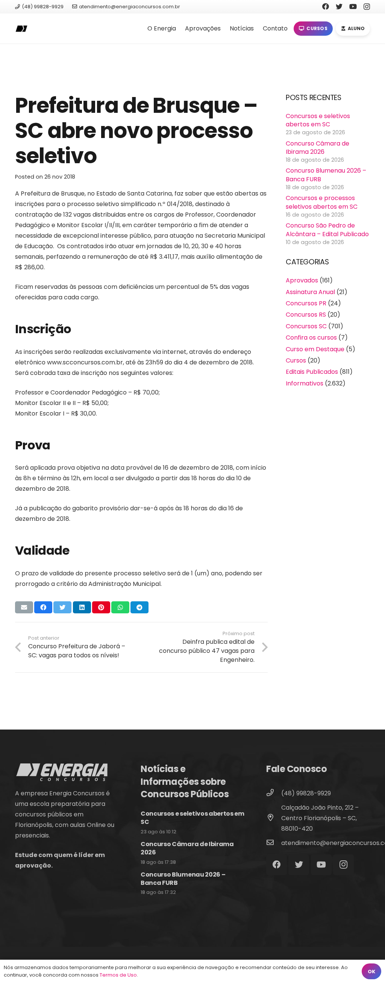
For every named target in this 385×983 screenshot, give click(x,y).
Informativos (304, 383)
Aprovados (302, 280)
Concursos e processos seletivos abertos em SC (322, 202)
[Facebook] (325, 6)
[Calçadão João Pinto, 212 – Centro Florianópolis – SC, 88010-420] (273, 818)
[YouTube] (353, 6)
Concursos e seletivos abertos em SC (318, 120)
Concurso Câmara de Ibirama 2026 (317, 147)
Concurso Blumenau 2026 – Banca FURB (326, 174)
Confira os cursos (311, 337)
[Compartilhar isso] (43, 607)
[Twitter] (339, 6)
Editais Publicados (312, 371)
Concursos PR (306, 303)
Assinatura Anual (310, 292)
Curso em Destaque (315, 349)
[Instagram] (367, 7)
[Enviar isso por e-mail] (24, 607)
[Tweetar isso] (62, 607)
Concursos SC (306, 326)
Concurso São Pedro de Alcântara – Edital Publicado (327, 229)
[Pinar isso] (101, 607)
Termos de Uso (118, 974)
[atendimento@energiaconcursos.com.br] (273, 843)
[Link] (21, 28)
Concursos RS (306, 314)
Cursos (296, 360)
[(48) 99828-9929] (273, 793)
